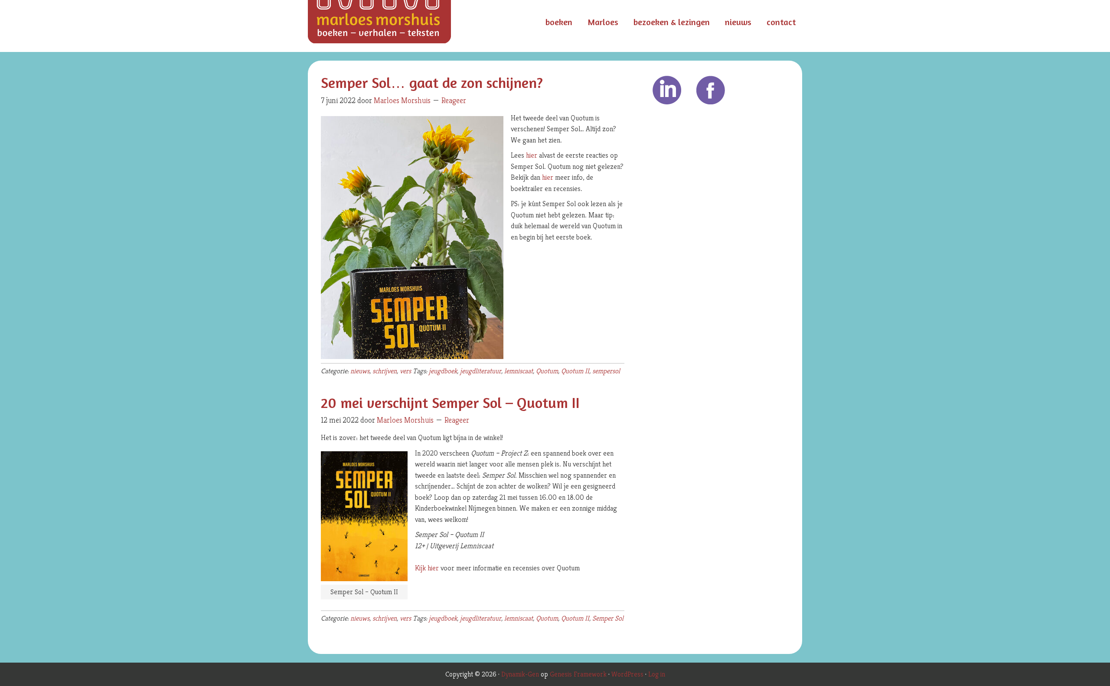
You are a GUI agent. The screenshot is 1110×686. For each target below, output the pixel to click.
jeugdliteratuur (480, 370)
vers (405, 370)
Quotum (547, 370)
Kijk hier (427, 568)
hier (531, 155)
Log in (656, 674)
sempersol (606, 370)
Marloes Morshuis (394, 26)
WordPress (627, 674)
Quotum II (575, 370)
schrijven (384, 370)
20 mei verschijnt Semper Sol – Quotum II (450, 402)
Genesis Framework (578, 674)
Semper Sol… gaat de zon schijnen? (432, 82)
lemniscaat (518, 370)
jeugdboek (443, 370)
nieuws (359, 370)
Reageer (453, 100)
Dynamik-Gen (520, 674)
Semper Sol (608, 618)
